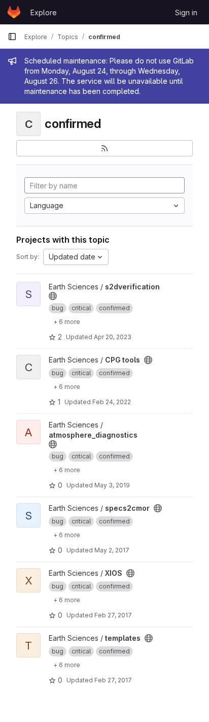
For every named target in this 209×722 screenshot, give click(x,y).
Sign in (186, 12)
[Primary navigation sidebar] (12, 36)
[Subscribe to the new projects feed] (104, 148)
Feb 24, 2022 (111, 402)
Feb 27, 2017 (113, 615)
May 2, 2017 (111, 550)
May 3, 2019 (112, 485)
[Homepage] (14, 12)
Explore (43, 12)
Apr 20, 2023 (112, 337)
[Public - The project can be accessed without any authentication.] (53, 296)
